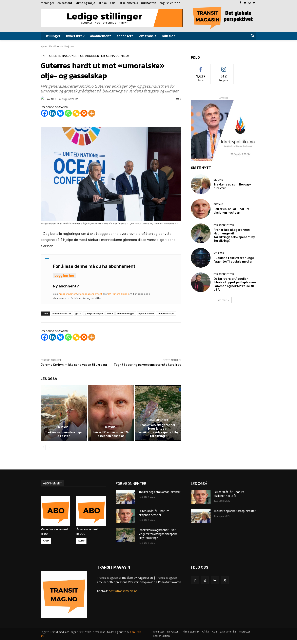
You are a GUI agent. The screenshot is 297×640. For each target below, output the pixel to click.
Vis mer (222, 300)
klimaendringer (125, 313)
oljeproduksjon (166, 313)
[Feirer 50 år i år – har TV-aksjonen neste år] (111, 413)
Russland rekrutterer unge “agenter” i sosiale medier (234, 259)
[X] (225, 580)
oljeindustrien (146, 313)
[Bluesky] (245, 3)
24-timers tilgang (118, 293)
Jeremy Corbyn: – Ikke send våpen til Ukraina (74, 365)
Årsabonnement (68, 293)
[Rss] (254, 3)
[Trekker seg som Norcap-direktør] (64, 413)
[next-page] (49, 447)
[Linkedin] (52, 113)
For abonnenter (91, 55)
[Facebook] (240, 3)
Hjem (44, 46)
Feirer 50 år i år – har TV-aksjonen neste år (111, 434)
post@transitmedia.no (123, 591)
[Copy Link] (76, 113)
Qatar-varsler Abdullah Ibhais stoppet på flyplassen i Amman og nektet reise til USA (235, 284)
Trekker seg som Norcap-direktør (63, 434)
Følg (224, 67)
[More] (91, 113)
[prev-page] (43, 447)
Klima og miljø (117, 55)
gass (78, 313)
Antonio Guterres (61, 313)
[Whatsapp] (68, 113)
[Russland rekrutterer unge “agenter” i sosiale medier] (201, 258)
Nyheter (219, 253)
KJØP (46, 540)
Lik (201, 67)
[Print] (83, 113)
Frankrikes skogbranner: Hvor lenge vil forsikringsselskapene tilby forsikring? (158, 430)
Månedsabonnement (90, 293)
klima (110, 313)
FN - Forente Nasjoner (61, 46)
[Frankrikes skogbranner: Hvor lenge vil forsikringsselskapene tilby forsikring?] (158, 413)
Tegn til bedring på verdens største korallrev (147, 365)
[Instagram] (249, 3)
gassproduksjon (94, 313)
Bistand (63, 427)
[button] (252, 36)
